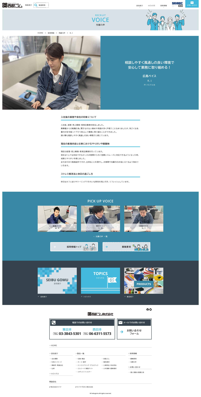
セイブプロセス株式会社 (85, 387)
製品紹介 (28, 5)
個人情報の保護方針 (137, 372)
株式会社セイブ (56, 387)
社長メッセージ (57, 362)
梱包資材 (107, 362)
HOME (40, 33)
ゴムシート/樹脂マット (85, 368)
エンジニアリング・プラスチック (88, 365)
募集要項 (126, 247)
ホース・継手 (82, 362)
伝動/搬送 (81, 358)
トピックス (151, 5)
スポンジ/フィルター (85, 371)
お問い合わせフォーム (134, 332)
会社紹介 (139, 5)
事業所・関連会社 (57, 365)
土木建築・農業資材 (110, 368)
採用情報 (163, 5)
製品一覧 (80, 353)
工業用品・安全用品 (110, 365)
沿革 (53, 368)
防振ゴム (107, 358)
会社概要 (55, 358)
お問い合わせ (192, 5)
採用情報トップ (74, 247)
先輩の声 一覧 (102, 236)
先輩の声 (62, 33)
